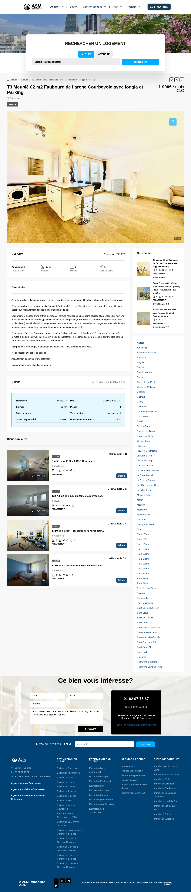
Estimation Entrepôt (98, 776)
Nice (139, 529)
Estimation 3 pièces (66, 782)
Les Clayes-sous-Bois (148, 485)
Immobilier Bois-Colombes (167, 774)
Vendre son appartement (133, 775)
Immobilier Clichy (162, 779)
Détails (121, 475)
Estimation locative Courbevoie (66, 807)
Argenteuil (142, 347)
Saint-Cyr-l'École (145, 617)
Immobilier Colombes (164, 783)
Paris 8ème (142, 578)
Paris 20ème (143, 573)
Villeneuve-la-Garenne (148, 662)
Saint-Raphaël (144, 647)
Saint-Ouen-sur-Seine (147, 642)
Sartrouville (142, 652)
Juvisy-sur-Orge (145, 460)
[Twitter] (56, 885)
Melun (140, 500)
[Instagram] (62, 880)
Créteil (140, 421)
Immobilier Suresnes (164, 818)
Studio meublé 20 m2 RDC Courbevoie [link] (73, 461)
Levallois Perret (144, 490)
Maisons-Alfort (144, 495)
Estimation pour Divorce (101, 799)
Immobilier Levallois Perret (167, 801)
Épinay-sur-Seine (145, 436)
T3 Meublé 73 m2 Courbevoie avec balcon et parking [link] (81, 565)
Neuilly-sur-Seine (145, 524)
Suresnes (141, 657)
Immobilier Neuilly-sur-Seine (165, 808)
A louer (24, 80)
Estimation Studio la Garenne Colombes (66, 840)
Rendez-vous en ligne (132, 770)
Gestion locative (92, 6)
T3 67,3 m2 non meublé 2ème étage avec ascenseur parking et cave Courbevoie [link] (97, 496)
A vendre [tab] (104, 54)
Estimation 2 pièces (66, 791)
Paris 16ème (143, 554)
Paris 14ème (143, 544)
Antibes (140, 343)
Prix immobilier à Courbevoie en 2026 (67, 815)
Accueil (13, 80)
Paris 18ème (143, 563)
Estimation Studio (65, 777)
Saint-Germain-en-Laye (148, 627)
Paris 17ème (143, 558)
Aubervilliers (143, 357)
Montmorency (144, 514)
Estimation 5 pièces (66, 796)
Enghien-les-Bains (146, 431)
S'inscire (145, 744)
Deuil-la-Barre (143, 426)
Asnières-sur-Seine (146, 352)
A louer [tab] (86, 54)
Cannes (141, 377)
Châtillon (141, 392)
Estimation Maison (66, 800)
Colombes (142, 406)
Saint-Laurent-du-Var (147, 632)
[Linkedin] (68, 880)
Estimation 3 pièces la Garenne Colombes (67, 857)
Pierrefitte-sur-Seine (146, 588)
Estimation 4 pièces (66, 786)
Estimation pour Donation (101, 804)
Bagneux (141, 362)
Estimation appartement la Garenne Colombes (69, 832)
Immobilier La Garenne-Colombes (165, 795)
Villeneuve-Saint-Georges (149, 666)
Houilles (141, 446)
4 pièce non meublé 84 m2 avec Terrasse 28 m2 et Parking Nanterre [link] (165, 313)
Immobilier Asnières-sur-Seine (166, 768)
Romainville (142, 598)
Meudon (141, 504)
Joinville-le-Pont (144, 455)
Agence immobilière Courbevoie (27, 789)
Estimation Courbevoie (68, 768)
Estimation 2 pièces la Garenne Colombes (67, 848)
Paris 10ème (143, 534)
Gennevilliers (143, 441)
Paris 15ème (143, 549)
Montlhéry (142, 509)
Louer (73, 6)
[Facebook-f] (56, 880)
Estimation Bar (96, 785)
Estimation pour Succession (96, 811)
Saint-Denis (142, 622)
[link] (28, 465)
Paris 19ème (143, 568)
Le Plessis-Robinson (147, 480)
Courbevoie (142, 416)
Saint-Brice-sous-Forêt (148, 608)
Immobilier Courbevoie (165, 788)
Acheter (55, 6)
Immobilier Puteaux (163, 814)
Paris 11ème (143, 539)
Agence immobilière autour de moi (134, 786)
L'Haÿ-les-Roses (145, 465)
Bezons (140, 367)
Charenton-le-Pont (146, 382)
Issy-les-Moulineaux (147, 450)
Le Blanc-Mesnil (145, 475)
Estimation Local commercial (97, 770)
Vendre (132, 6)
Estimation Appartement (68, 773)
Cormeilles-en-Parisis (147, 411)
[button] (171, 79)
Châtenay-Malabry (146, 387)
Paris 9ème (142, 583)
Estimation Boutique (99, 790)
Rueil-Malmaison (145, 603)
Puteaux (141, 593)
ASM (115, 6)
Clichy (140, 401)
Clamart (141, 397)
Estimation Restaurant (100, 781)
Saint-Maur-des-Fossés (148, 637)
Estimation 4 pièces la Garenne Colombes (67, 865)
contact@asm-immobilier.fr (136, 724)
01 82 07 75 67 (136, 699)
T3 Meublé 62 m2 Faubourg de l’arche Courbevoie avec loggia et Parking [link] (165, 263)
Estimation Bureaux (98, 795)
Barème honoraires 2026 (133, 793)
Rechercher (140, 62)
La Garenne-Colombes (148, 470)
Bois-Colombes (144, 372)
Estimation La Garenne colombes (68, 823)
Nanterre (141, 519)
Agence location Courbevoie (26, 783)
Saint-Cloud (142, 612)
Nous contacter (128, 766)
